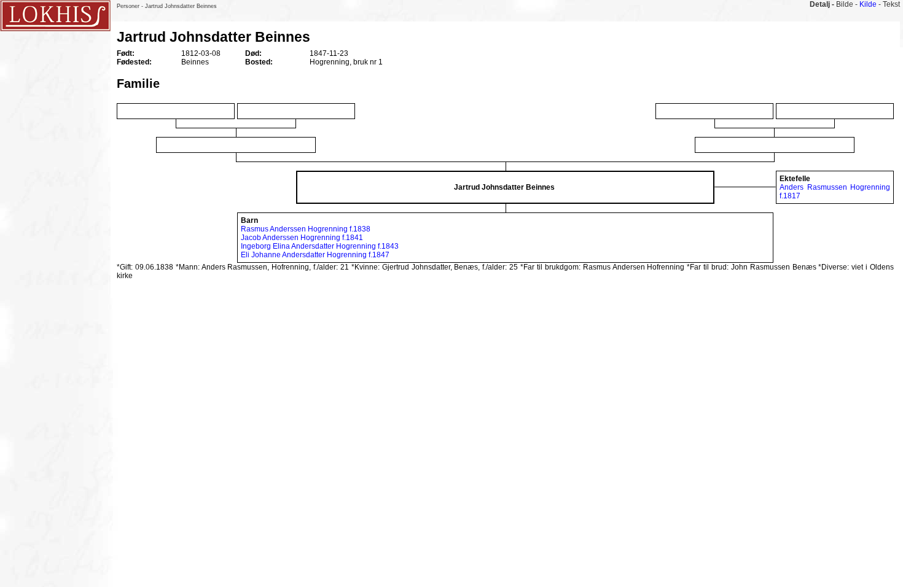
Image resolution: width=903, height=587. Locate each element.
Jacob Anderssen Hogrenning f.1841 (302, 237)
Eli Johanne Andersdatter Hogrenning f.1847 (315, 255)
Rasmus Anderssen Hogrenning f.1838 (305, 229)
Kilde (868, 4)
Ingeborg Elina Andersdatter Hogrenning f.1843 (320, 246)
